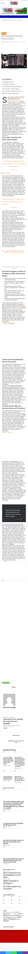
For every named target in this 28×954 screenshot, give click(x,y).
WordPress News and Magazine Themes (14, 100)
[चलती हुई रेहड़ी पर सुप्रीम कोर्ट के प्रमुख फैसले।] (14, 903)
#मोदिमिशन (21, 914)
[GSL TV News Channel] (14, 3)
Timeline (12, 919)
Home (2, 20)
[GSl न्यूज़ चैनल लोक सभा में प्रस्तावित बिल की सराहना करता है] (8, 771)
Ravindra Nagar (6, 41)
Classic (18, 915)
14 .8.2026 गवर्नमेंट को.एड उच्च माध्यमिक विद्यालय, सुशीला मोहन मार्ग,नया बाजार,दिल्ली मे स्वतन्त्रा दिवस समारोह (8, 761)
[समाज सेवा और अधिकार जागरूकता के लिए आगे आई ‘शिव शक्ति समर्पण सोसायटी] (20, 771)
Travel (18, 919)
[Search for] (26, 3)
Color (22, 915)
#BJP (4, 912)
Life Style (14, 917)
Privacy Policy (4, 934)
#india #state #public (10, 912)
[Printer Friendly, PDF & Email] (6, 682)
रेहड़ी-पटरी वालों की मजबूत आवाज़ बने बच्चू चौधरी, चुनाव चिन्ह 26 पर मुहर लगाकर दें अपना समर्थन (13, 860)
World (5, 20)
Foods (5, 917)
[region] (14, 570)
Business (11, 915)
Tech (14, 687)
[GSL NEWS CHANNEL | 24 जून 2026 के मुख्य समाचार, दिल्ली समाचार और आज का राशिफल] (22, 903)
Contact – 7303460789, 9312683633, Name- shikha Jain (13, 936)
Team (19, 917)
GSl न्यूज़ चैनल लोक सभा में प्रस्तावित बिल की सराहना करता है (7, 778)
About (5, 915)
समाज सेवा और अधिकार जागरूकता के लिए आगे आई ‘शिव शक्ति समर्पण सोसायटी (19, 778)
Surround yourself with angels (16, 308)
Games (9, 917)
